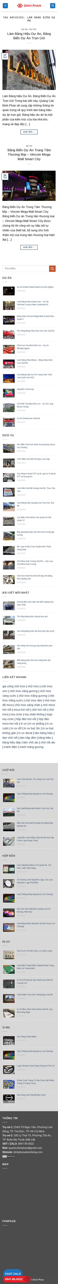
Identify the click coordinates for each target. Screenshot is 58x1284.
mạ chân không (34, 714)
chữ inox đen (33, 700)
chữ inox (33, 686)
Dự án (24, 29)
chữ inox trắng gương (33, 695)
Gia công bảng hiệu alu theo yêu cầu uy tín (35, 631)
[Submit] (52, 269)
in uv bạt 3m (32, 728)
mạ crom (16, 714)
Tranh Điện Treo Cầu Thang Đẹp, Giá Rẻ (35, 995)
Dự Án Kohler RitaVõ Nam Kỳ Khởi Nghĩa (35, 287)
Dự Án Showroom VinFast (28, 418)
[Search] (52, 5)
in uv (24, 723)
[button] (5, 5)
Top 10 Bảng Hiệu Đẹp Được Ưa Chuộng (35, 794)
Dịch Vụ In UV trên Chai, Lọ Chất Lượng (34, 951)
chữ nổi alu (48, 742)
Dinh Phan (38, 1279)
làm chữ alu (30, 742)
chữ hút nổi (39, 709)
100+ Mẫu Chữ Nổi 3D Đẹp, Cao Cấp (33, 459)
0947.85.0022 (14, 1279)
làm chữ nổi (10, 737)
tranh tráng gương (31, 747)
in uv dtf (16, 728)
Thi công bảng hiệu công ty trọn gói (32, 616)
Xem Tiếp (29, 132)
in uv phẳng (36, 723)
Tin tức (33, 29)
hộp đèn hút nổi (26, 719)
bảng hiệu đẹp (11, 742)
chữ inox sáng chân (27, 705)
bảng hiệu (44, 737)
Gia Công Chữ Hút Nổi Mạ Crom (31, 1095)
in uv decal (25, 733)
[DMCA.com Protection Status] (8, 1156)
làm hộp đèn (28, 737)
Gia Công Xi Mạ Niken (27, 1036)
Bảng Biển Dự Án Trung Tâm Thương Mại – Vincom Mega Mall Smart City (29, 154)
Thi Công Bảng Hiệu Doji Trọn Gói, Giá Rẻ (35, 331)
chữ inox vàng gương (24, 691)
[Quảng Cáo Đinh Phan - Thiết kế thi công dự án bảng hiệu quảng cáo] (29, 5)
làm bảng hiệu (44, 733)
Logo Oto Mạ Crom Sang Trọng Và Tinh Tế (36, 1066)
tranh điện (10, 747)
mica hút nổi (21, 709)
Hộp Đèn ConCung (25, 389)
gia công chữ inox (13, 686)
